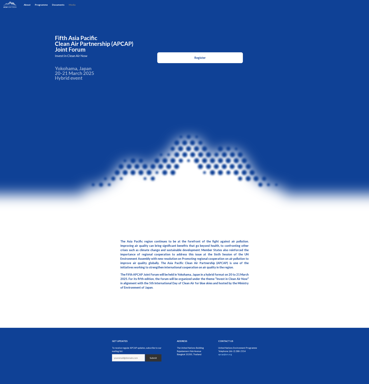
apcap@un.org (225, 354)
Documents (58, 4)
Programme (41, 4)
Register (200, 57)
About (27, 4)
